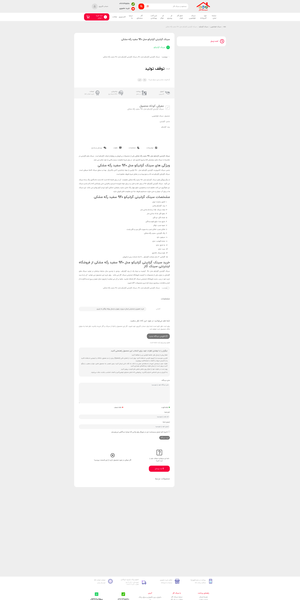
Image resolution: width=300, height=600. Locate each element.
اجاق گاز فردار (180, 17)
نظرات (115, 148)
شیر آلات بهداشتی (154, 17)
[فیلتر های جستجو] (148, 6)
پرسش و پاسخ (97, 148)
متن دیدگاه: (165, 380)
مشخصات (132, 148)
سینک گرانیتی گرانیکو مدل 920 (149, 57)
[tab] (151, 147)
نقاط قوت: (164, 407)
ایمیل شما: (166, 422)
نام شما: (167, 412)
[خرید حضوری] (133, 9)
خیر (140, 80)
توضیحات (150, 148)
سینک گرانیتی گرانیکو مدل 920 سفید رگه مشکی (120, 57)
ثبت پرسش (159, 469)
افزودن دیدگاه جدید (157, 336)
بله (145, 80)
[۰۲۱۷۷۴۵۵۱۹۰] (133, 4)
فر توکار (162, 17)
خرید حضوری (124, 8)
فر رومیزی (169, 17)
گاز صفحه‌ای (139, 17)
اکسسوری (122, 17)
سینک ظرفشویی (192, 17)
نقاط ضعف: (118, 407)
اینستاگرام (85, 279)
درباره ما (131, 17)
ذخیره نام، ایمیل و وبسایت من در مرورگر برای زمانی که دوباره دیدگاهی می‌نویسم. (139, 432)
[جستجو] (141, 6)
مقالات (114, 17)
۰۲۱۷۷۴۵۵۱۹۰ (124, 3)
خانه (224, 27)
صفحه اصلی (214, 17)
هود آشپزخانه (203, 17)
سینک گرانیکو (203, 27)
